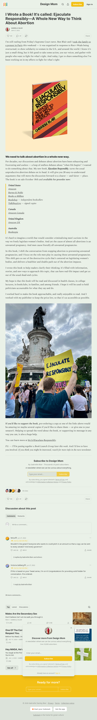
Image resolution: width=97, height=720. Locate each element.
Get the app (60, 709)
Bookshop (13, 200)
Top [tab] (8, 607)
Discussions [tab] (23, 607)
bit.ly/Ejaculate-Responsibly (42, 440)
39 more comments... (13, 595)
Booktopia (13, 232)
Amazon (12, 189)
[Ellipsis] (90, 538)
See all (10, 668)
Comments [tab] (11, 516)
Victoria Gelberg (17, 565)
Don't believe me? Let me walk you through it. (24, 617)
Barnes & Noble (15, 192)
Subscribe (77, 4)
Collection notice (67, 703)
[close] (71, 628)
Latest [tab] (14, 607)
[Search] (62, 4)
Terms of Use (59, 664)
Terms (57, 703)
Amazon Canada (16, 213)
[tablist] (15, 516)
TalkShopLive (14, 203)
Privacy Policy (66, 666)
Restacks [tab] (21, 516)
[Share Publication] (68, 4)
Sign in (90, 4)
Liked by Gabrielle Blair (20, 541)
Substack (36, 715)
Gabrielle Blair (16, 28)
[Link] (2, 157)
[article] (48, 618)
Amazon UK (14, 222)
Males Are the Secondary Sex (21, 613)
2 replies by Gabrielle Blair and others (27, 557)
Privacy (50, 703)
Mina (13, 538)
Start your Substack (42, 709)
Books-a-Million (16, 196)
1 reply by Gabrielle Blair (22, 584)
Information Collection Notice (47, 666)
